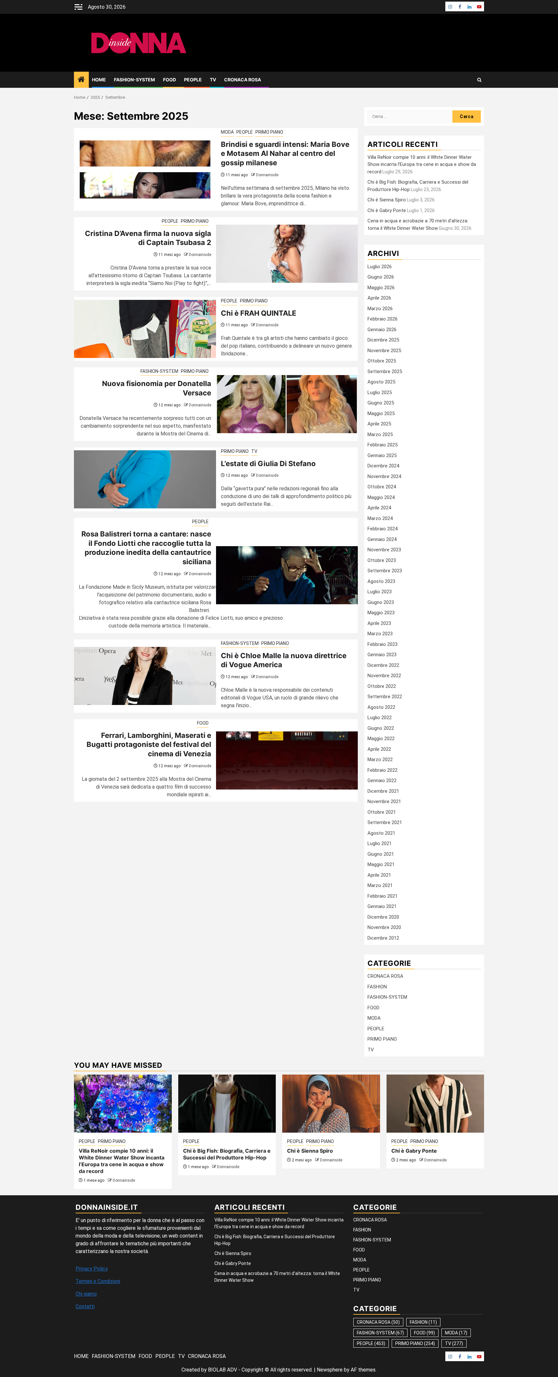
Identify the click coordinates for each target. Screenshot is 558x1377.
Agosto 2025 (381, 382)
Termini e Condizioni (98, 1281)
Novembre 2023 (384, 550)
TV (213, 79)
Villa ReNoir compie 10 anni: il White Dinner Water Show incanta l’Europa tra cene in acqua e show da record (421, 164)
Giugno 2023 (380, 602)
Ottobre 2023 (381, 560)
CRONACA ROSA (242, 79)
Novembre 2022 (384, 675)
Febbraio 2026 (382, 319)
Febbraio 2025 (382, 445)
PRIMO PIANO (269, 132)
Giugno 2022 (380, 728)
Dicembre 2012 (383, 938)
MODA (227, 132)
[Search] (479, 80)
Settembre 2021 (384, 822)
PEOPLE (193, 79)
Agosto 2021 (381, 833)
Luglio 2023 (379, 592)
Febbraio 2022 (382, 770)
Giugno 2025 (380, 403)
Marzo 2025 (380, 434)
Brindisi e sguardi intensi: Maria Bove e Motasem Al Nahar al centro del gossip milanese (285, 153)
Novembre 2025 (384, 350)
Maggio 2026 (381, 288)
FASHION (377, 987)
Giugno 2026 (380, 277)
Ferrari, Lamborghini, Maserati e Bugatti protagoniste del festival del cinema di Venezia (149, 744)
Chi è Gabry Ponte (386, 210)
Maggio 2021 (381, 864)
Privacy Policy (92, 1269)
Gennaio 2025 (382, 455)
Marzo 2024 (380, 518)
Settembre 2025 (384, 371)
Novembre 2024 (384, 476)
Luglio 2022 (379, 717)
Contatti (85, 1306)
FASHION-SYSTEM (134, 79)
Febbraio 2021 (382, 896)
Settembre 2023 (384, 571)
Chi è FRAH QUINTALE (258, 313)
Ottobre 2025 (381, 361)
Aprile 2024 (379, 508)
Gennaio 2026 (382, 329)
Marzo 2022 (380, 759)
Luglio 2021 (379, 843)
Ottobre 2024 (381, 487)
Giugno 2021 (380, 854)
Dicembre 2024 (383, 466)
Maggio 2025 (381, 413)
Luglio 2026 (379, 267)
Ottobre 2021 (381, 812)
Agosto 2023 (381, 581)
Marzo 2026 (380, 308)
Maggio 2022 (381, 738)
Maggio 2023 (381, 613)
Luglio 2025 (379, 392)
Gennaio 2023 (382, 655)
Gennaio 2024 (382, 539)
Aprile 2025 (379, 424)
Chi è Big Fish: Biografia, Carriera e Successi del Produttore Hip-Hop (227, 1154)
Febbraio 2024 (382, 529)
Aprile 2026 (379, 298)
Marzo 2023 (380, 634)
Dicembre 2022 (383, 665)
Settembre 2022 (384, 696)
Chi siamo (86, 1294)
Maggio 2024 (381, 497)
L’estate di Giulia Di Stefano (268, 463)
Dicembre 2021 (383, 791)
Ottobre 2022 (381, 686)
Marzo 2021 (380, 885)
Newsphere (330, 1370)
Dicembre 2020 (383, 917)
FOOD (169, 79)
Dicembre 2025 (383, 340)
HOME (99, 79)
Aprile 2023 (379, 623)
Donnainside (267, 175)
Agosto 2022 (381, 707)
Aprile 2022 (379, 749)
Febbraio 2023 (382, 644)
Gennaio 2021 (382, 906)
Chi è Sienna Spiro (386, 200)
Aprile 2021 (379, 875)
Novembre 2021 (384, 801)
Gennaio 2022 (382, 780)
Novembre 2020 (384, 927)
